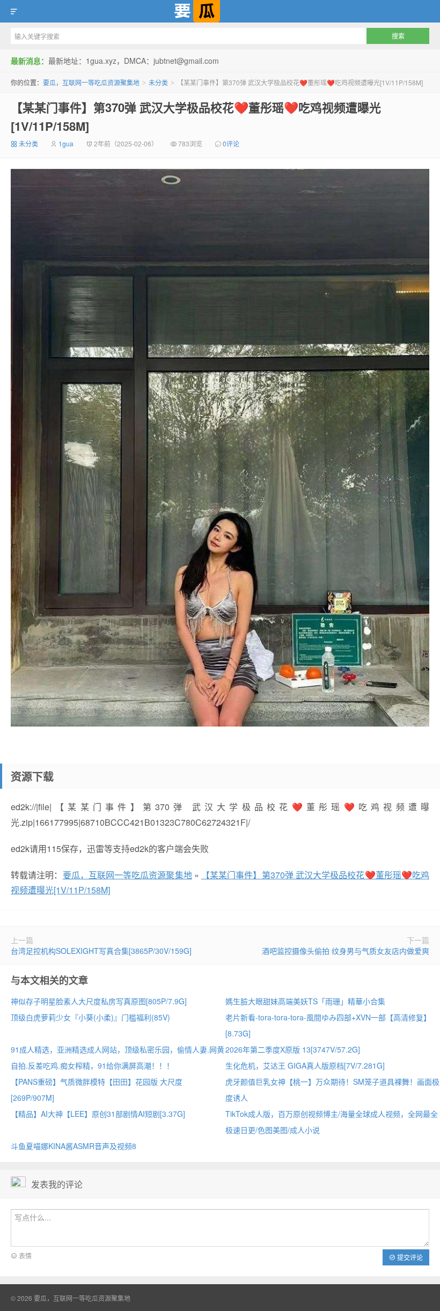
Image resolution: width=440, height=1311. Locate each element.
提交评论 (409, 1257)
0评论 (231, 143)
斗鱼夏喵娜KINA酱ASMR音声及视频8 (73, 1145)
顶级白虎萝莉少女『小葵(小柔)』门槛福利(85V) (90, 1017)
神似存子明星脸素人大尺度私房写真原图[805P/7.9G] (99, 1001)
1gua (66, 143)
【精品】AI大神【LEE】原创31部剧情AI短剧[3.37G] (98, 1113)
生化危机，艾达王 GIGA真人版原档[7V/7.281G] (305, 1065)
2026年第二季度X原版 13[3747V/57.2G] (292, 1049)
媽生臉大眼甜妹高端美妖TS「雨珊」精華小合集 (305, 1001)
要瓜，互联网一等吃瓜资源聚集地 (220, 11)
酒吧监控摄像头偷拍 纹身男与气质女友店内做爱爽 (345, 950)
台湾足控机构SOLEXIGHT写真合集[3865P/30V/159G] (101, 950)
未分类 (158, 82)
